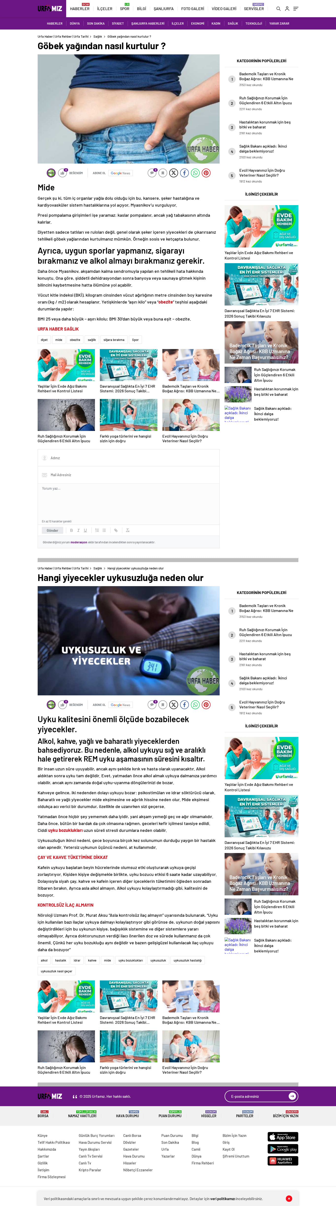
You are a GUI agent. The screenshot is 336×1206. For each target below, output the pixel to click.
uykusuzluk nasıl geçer (56, 971)
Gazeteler (131, 1149)
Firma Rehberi (203, 1163)
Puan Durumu (170, 1114)
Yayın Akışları (89, 1149)
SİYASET (118, 23)
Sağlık (97, 36)
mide (58, 340)
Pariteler (244, 1114)
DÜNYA (75, 23)
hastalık (60, 960)
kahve (92, 960)
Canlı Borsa (132, 1135)
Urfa (165, 1149)
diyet (44, 340)
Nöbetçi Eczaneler (138, 1170)
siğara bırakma (114, 340)
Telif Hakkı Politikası (54, 1142)
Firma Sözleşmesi (51, 1177)
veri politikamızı (223, 1198)
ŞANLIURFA (164, 8)
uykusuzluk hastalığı (188, 960)
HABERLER (80, 8)
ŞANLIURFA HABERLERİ (147, 23)
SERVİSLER (254, 8)
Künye (42, 1135)
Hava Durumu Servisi (95, 1142)
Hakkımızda (47, 1149)
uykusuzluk (158, 960)
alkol (44, 960)
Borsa (43, 1114)
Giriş (226, 1142)
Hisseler (208, 1114)
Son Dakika (170, 1142)
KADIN (216, 23)
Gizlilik (43, 1163)
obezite (75, 340)
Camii (196, 1149)
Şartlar (43, 1156)
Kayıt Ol (229, 1149)
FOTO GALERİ (192, 8)
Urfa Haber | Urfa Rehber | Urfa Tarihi (63, 36)
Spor (135, 340)
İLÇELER (104, 8)
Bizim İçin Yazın (285, 1114)
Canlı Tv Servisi (90, 1156)
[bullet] (104, 530)
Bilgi (195, 1135)
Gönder (52, 530)
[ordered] (97, 530)
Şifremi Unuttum (236, 1156)
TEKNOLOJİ (253, 23)
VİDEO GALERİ (224, 8)
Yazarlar (168, 1156)
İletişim (43, 1170)
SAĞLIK (233, 23)
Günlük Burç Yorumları (96, 1135)
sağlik (92, 340)
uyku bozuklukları (65, 830)
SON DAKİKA (96, 23)
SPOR (124, 8)
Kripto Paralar (90, 1170)
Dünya (196, 1156)
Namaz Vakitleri (82, 1114)
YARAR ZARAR (279, 23)
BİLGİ (141, 8)
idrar (77, 960)
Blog (195, 1142)
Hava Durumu (127, 1114)
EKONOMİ (197, 23)
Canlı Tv (85, 1163)
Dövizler (129, 1142)
